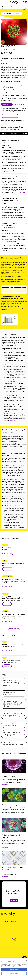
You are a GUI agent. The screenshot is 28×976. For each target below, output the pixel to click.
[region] (14, 967)
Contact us (14, 900)
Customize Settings (14, 973)
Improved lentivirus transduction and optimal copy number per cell (10, 226)
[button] (24, 2)
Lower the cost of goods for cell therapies (11, 177)
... (2, 13)
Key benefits (14, 133)
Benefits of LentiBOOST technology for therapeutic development (11, 144)
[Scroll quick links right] (25, 133)
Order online (18, 104)
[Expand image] (3, 291)
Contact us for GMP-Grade (10, 116)
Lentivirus (8, 13)
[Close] (26, 960)
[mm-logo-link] (14, 2)
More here (12, 362)
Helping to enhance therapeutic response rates (10, 200)
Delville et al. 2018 (9, 154)
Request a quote (7, 104)
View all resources (14, 628)
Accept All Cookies (14, 969)
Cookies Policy (21, 966)
